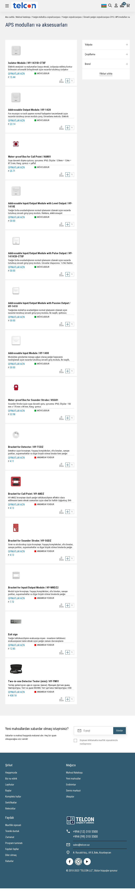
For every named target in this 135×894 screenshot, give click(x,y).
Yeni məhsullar (73, 778)
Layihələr (9, 784)
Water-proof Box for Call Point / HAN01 (29, 156)
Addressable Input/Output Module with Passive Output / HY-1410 (39, 305)
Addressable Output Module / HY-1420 (29, 109)
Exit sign (13, 634)
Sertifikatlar (11, 802)
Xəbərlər (9, 861)
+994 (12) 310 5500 (85, 831)
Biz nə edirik (11, 778)
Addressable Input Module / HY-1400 (28, 353)
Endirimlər (71, 784)
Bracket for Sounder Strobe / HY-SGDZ (29, 540)
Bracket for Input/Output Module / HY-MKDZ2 (33, 587)
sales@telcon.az (81, 844)
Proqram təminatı (13, 843)
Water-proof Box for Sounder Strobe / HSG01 (33, 400)
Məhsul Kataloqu (74, 772)
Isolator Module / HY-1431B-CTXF (27, 62)
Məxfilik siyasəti (13, 825)
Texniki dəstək (12, 831)
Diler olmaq (11, 855)
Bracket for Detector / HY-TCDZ (25, 446)
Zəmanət (9, 837)
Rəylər (8, 790)
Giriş (116, 6)
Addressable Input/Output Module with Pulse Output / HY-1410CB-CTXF (40, 255)
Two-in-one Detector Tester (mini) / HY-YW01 (33, 681)
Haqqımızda (11, 772)
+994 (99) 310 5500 (85, 836)
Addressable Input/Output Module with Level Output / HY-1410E (40, 205)
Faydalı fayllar (12, 849)
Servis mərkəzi (73, 790)
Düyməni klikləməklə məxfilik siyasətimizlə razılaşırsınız (99, 742)
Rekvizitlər (10, 808)
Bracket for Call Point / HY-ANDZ (26, 493)
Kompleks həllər (13, 796)
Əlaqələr (70, 796)
